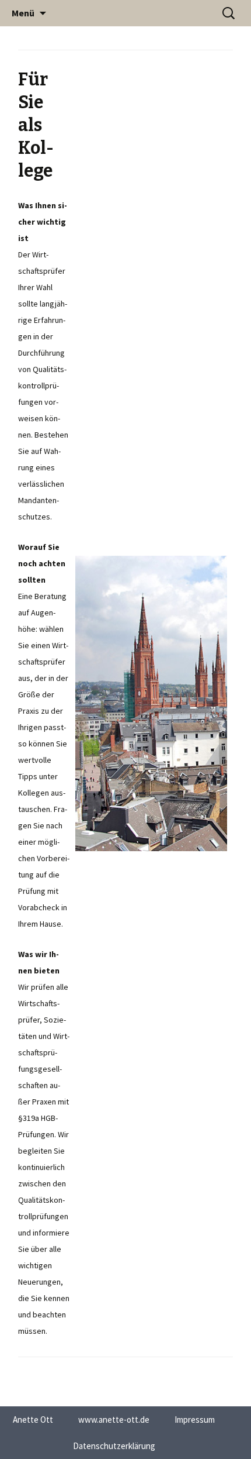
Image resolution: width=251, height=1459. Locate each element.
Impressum (195, 1419)
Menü (23, 13)
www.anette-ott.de (113, 1419)
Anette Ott (33, 1419)
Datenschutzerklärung (114, 1445)
